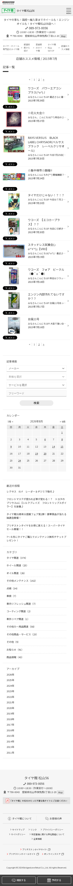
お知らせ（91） (15, 649)
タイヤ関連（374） (17, 558)
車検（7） (12, 596)
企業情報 (38, 838)
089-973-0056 (38, 28)
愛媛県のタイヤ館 (39, 47)
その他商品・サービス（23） (22, 634)
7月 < (10, 421)
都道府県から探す (27, 47)
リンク (34, 829)
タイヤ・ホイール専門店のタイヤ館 (11, 47)
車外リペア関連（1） (18, 619)
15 (62, 446)
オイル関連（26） (16, 573)
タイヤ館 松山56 (25, 10)
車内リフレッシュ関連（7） (22, 603)
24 (19, 460)
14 (53, 446)
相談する (21, 880)
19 (36, 453)
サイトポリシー (18, 834)
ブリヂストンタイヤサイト (34, 849)
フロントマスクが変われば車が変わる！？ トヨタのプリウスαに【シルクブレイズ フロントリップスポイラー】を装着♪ (36, 502)
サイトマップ (18, 829)
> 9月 (63, 421)
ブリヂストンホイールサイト (22, 853)
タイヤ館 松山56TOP (52, 47)
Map (63, 36)
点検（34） (13, 588)
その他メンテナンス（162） (22, 580)
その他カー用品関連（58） (21, 626)
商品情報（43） (15, 657)
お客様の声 (56, 818)
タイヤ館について (22, 818)
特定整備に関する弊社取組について (47, 834)
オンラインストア (52, 853)
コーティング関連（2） (19, 611)
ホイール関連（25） (18, 565)
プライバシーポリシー (53, 829)
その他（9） (13, 642)
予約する (56, 880)
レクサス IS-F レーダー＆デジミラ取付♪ (31, 491)
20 (45, 453)
